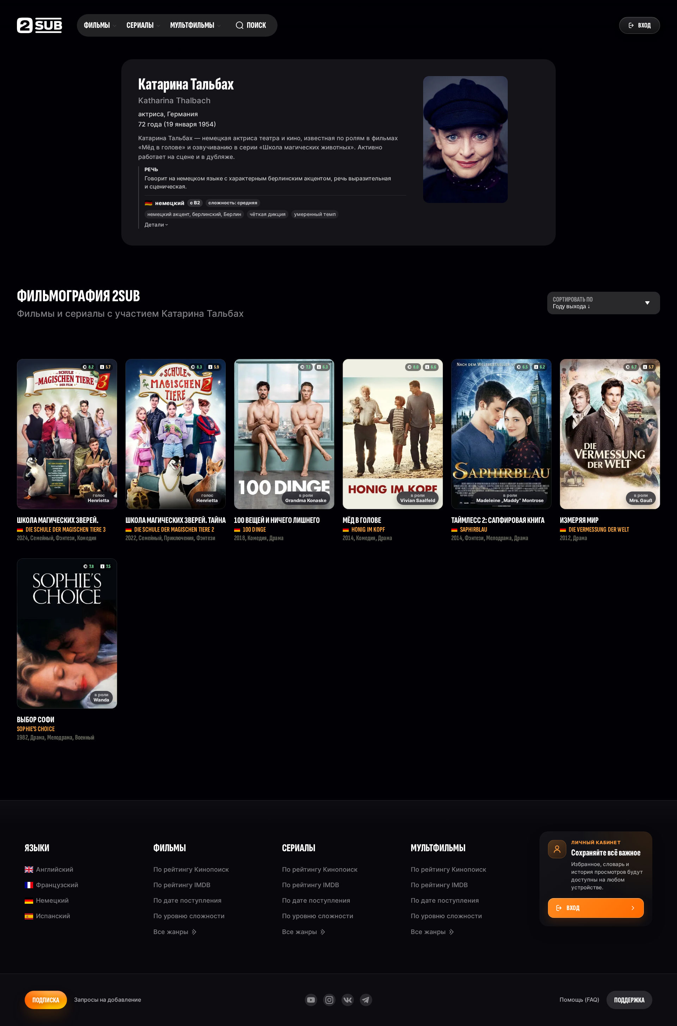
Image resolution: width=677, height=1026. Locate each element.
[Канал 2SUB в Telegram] (366, 1000)
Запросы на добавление (107, 999)
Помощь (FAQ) (579, 999)
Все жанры (170, 931)
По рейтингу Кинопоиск (191, 869)
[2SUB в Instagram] (329, 1000)
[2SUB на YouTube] (311, 1000)
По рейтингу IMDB (182, 885)
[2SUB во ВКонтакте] (347, 1000)
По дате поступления (187, 900)
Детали (154, 224)
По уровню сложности (189, 916)
